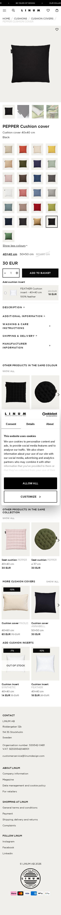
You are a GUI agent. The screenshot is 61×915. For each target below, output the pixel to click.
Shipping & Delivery (19, 336)
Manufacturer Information (15, 345)
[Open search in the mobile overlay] (13, 10)
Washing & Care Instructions (15, 326)
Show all (9, 371)
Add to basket (40, 273)
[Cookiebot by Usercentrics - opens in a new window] (43, 414)
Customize (28, 496)
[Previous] (5, 64)
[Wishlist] (48, 10)
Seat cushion (14, 559)
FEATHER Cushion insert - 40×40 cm (31, 290)
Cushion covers (42, 18)
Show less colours (14, 245)
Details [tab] (30, 424)
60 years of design (23, 3)
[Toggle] (25, 307)
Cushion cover (15, 623)
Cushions (20, 18)
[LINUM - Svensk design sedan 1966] (31, 10)
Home (6, 18)
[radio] (8, 149)
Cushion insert (10, 686)
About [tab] (50, 424)
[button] (4, 10)
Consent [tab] (11, 424)
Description (12, 307)
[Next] (56, 64)
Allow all (30, 483)
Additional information (23, 316)
